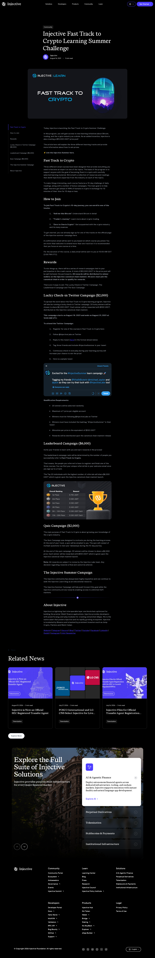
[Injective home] (26, 869)
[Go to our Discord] (83, 949)
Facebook (95, 630)
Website (47, 630)
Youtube (85, 630)
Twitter (78, 630)
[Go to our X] (88, 949)
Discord (64, 630)
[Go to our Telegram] (106, 949)
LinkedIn (104, 630)
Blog (71, 630)
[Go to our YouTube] (101, 949)
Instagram (55, 633)
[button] (111, 782)
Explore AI (91, 799)
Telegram (56, 630)
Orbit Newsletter (68, 633)
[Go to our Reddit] (92, 949)
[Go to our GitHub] (97, 949)
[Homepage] (11, 4)
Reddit (46, 633)
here (72, 340)
